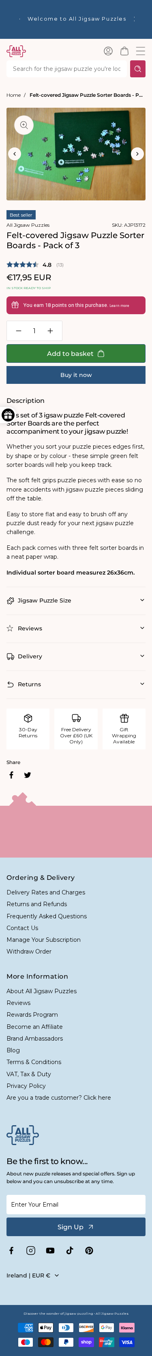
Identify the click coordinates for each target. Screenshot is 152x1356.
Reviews (18, 1003)
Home (13, 95)
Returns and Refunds (36, 904)
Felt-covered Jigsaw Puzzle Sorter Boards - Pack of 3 (88, 95)
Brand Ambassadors (34, 1038)
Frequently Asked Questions (46, 916)
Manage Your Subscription (43, 939)
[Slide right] (137, 153)
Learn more (119, 306)
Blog (13, 1050)
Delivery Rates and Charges (45, 892)
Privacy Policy (26, 1086)
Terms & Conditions (33, 1062)
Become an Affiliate (34, 1026)
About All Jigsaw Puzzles (41, 991)
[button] (124, 51)
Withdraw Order (28, 951)
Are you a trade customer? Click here (58, 1097)
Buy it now (76, 375)
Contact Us (22, 928)
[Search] (138, 68)
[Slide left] (14, 153)
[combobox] (66, 68)
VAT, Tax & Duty (28, 1074)
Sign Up (70, 1227)
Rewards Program (32, 1014)
